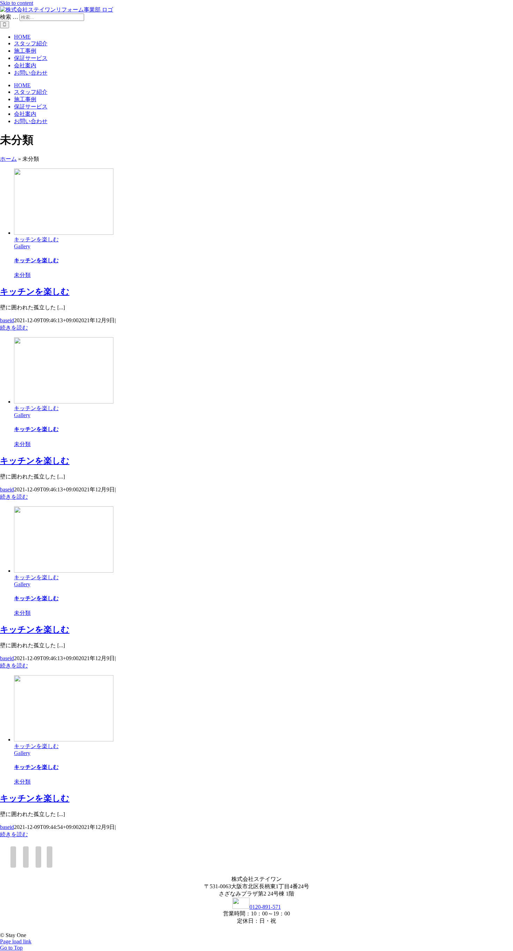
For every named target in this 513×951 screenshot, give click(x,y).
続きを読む (14, 328)
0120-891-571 (265, 907)
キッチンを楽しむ (36, 239)
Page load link (15, 941)
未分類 (22, 275)
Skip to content (16, 3)
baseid (7, 320)
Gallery (22, 246)
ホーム (8, 159)
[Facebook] (13, 857)
